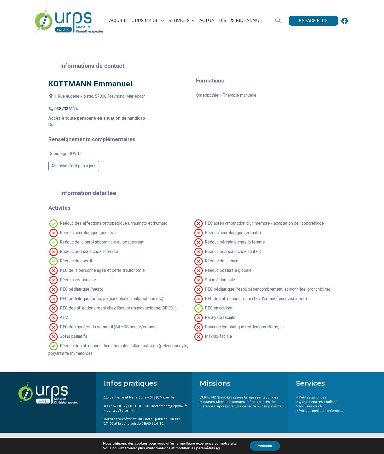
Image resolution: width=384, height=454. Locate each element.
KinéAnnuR (249, 20)
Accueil (118, 20)
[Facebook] (344, 20)
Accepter (265, 445)
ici (218, 448)
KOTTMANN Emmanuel (90, 83)
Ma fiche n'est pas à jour (74, 165)
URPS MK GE (145, 20)
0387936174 (66, 108)
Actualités (212, 20)
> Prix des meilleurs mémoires (319, 410)
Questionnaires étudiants (319, 402)
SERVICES (179, 20)
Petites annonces (312, 397)
